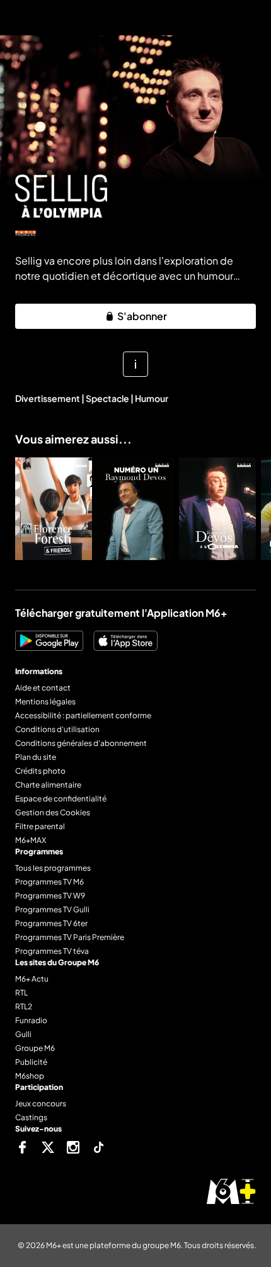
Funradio (31, 1020)
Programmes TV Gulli (52, 909)
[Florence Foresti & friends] (53, 508)
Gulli (23, 1034)
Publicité (31, 1062)
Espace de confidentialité (61, 798)
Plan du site (35, 757)
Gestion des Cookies (52, 812)
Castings (31, 1117)
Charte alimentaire (48, 784)
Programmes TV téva (52, 951)
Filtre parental (40, 826)
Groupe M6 (35, 1048)
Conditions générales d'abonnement (81, 743)
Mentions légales (45, 701)
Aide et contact (43, 687)
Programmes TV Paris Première (69, 937)
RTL (21, 992)
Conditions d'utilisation (57, 729)
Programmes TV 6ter (51, 923)
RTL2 (23, 1006)
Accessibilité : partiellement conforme (83, 715)
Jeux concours (40, 1103)
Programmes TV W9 (50, 895)
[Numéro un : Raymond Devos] (135, 508)
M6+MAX (30, 840)
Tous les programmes (53, 868)
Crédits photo (40, 771)
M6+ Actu (32, 978)
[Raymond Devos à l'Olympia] (217, 508)
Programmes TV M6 (49, 881)
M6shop (29, 1076)
